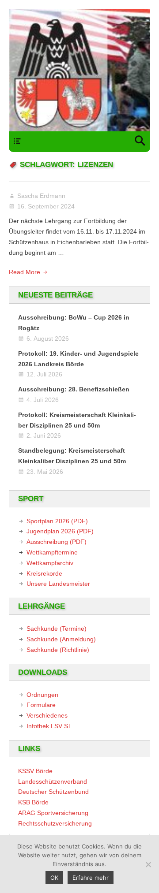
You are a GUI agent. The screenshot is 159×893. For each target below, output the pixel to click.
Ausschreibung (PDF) (56, 541)
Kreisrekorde (44, 573)
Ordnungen (42, 694)
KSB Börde (33, 802)
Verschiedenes (47, 715)
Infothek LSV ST (49, 725)
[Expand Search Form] (139, 141)
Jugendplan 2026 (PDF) (60, 531)
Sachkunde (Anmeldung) (61, 639)
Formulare (41, 704)
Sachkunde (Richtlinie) (57, 649)
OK (54, 877)
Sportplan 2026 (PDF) (57, 521)
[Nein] (148, 864)
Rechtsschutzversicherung (55, 823)
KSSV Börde (35, 770)
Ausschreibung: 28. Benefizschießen (73, 389)
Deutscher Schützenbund (53, 791)
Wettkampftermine (52, 552)
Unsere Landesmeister (58, 583)
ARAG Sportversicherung (53, 812)
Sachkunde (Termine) (56, 628)
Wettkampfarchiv (49, 562)
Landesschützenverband (52, 781)
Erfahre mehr (90, 877)
